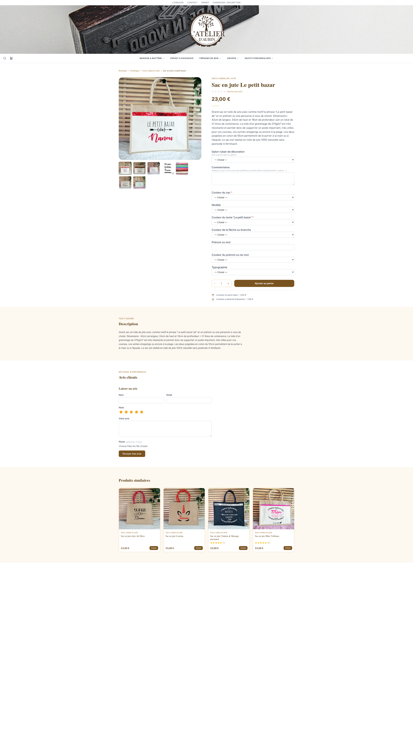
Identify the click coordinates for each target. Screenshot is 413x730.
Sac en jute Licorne (174, 536)
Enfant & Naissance (182, 58)
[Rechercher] (5, 58)
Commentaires (221, 167)
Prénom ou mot (221, 242)
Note (121, 407)
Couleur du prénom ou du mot (230, 254)
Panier (205, 2)
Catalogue (134, 70)
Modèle (216, 205)
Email (169, 394)
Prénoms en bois (209, 58)
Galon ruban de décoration (228, 151)
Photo (130, 441)
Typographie (219, 267)
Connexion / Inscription (227, 2)
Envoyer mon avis (132, 453)
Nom (121, 394)
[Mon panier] (11, 58)
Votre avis (124, 418)
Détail (153, 548)
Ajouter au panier (264, 283)
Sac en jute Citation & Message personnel (224, 537)
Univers (231, 58)
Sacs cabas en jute (151, 70)
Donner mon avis (234, 91)
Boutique (123, 70)
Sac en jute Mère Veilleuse (267, 536)
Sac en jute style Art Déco (133, 536)
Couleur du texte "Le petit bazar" (233, 217)
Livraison (177, 2)
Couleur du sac (222, 192)
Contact (192, 2)
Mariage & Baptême (151, 58)
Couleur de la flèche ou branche (231, 229)
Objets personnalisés (258, 58)
